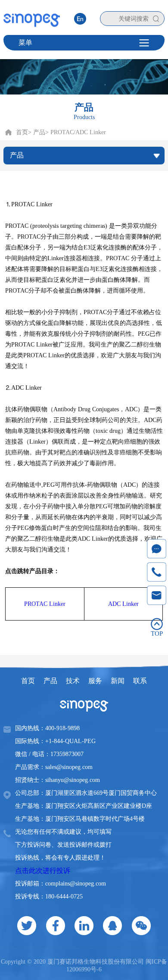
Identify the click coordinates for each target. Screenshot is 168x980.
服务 (95, 680)
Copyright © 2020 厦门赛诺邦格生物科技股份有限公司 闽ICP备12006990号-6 (84, 965)
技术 (73, 680)
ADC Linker (123, 604)
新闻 (117, 680)
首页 (22, 132)
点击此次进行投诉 (42, 870)
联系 (140, 680)
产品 (50, 680)
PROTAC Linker (44, 604)
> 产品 (36, 132)
